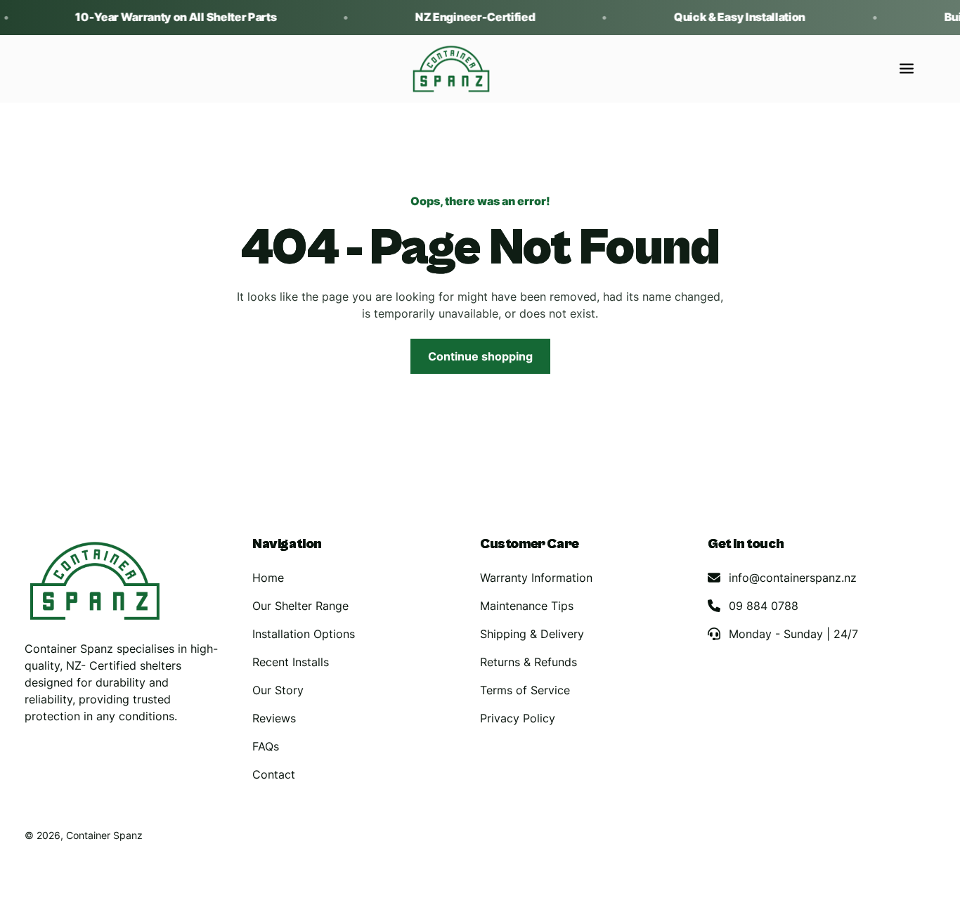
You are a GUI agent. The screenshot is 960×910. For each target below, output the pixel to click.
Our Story (278, 690)
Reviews (274, 718)
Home (268, 578)
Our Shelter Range (300, 606)
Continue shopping (480, 356)
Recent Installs (290, 662)
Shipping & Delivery (532, 634)
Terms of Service (525, 690)
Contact (273, 774)
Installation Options (303, 634)
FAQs (265, 746)
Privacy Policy (517, 718)
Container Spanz (104, 835)
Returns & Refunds (528, 662)
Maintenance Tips (526, 606)
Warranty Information (536, 578)
